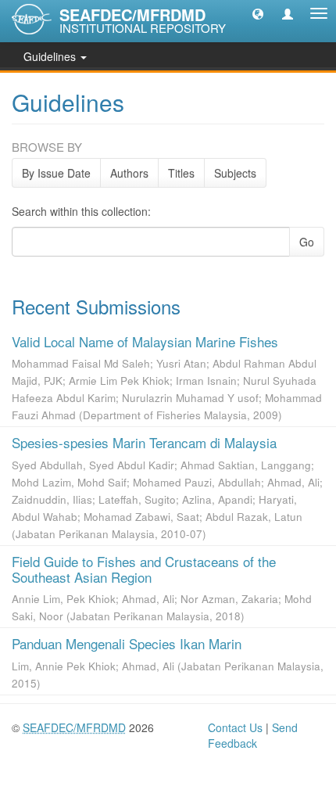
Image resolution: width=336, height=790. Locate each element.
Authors (129, 173)
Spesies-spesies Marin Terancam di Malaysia (144, 442)
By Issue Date (56, 173)
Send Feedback (253, 735)
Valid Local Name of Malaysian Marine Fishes (145, 341)
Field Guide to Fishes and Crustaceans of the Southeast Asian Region (144, 569)
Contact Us (235, 727)
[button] (258, 13)
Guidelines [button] (51, 56)
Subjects (235, 173)
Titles (181, 173)
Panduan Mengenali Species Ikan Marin (126, 643)
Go (306, 242)
